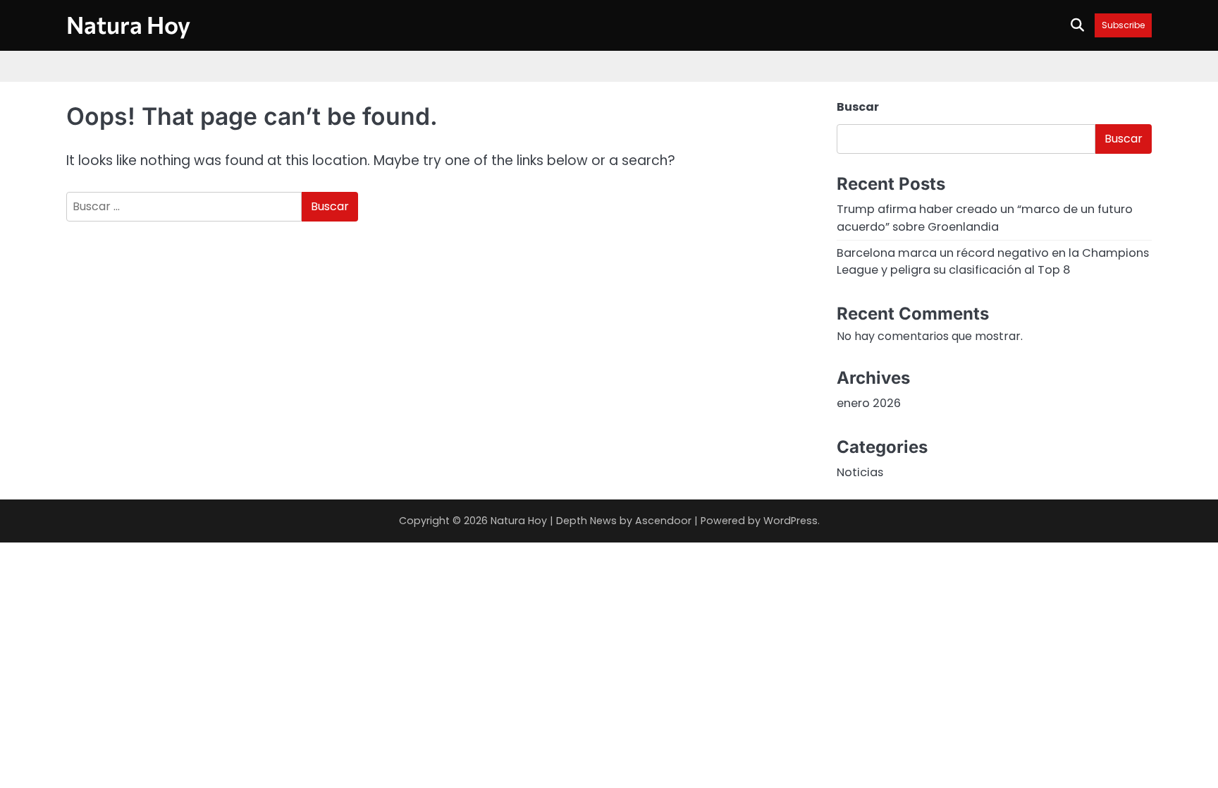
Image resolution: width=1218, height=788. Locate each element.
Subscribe (1123, 25)
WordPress (790, 521)
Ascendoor (663, 521)
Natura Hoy (128, 24)
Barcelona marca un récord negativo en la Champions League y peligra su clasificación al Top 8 (993, 261)
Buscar (858, 107)
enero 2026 (869, 403)
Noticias (860, 472)
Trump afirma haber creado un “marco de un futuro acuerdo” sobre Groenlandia (985, 217)
